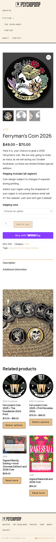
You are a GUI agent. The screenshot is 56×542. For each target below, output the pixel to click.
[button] (48, 57)
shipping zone (10, 204)
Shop (42, 525)
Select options (14, 425)
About (5, 38)
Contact (17, 38)
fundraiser (34, 248)
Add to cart (23, 224)
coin (11, 248)
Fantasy (8, 30)
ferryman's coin (21, 248)
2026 (5, 129)
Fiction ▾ (8, 18)
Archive (7, 10)
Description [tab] (9, 262)
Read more (12, 480)
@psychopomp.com (46, 538)
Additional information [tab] (15, 269)
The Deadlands (12, 24)
